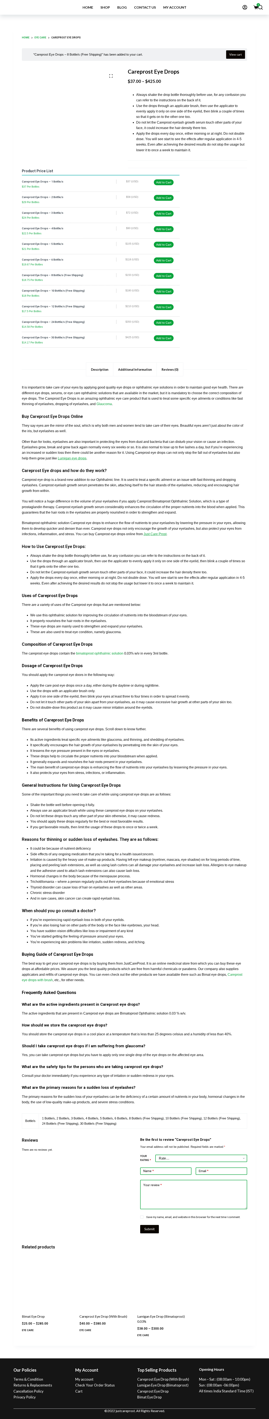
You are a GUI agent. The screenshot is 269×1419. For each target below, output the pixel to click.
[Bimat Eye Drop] (48, 1282)
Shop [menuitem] (105, 7)
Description (99, 369)
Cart (79, 1391)
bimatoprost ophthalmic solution (99, 653)
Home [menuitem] (88, 7)
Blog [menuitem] (122, 7)
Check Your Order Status (95, 1385)
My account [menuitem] (174, 7)
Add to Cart (163, 182)
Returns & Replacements (32, 1385)
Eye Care (28, 1330)
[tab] (99, 369)
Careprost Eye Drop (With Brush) (103, 1316)
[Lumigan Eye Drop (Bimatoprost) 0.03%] (163, 1282)
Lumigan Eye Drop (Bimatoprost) (163, 1385)
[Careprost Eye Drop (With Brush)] (105, 1282)
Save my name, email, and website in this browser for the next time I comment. (193, 1217)
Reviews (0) (170, 369)
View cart (235, 54)
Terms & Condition (28, 1379)
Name (148, 1171)
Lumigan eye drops (72, 458)
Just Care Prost (155, 534)
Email (203, 1171)
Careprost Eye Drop (153, 1391)
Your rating (145, 1158)
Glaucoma (104, 404)
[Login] (245, 7)
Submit (149, 1229)
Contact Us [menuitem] (145, 7)
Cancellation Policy (28, 1391)
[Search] (260, 7)
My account (84, 1379)
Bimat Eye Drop (33, 1316)
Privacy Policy (24, 1397)
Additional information (135, 369)
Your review (152, 1185)
